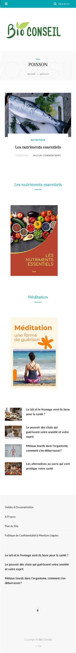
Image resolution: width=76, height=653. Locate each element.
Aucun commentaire (47, 155)
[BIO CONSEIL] (38, 30)
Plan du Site (11, 526)
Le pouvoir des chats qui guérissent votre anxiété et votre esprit (47, 432)
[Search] (55, 3)
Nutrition (38, 139)
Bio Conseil (45, 639)
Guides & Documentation (19, 507)
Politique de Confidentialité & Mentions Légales (31, 535)
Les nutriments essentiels (38, 147)
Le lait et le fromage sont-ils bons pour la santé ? (36, 555)
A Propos (10, 516)
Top (39, 645)
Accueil (31, 73)
